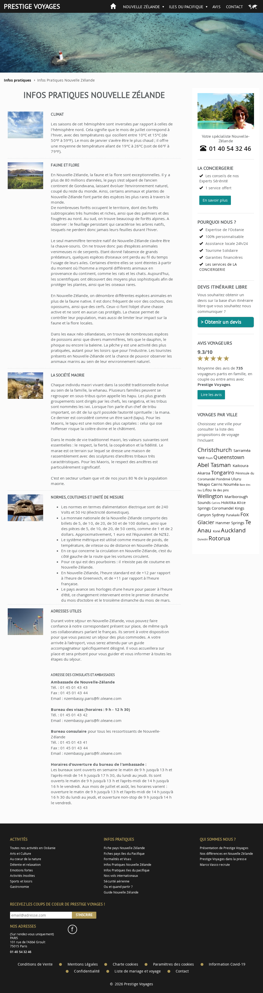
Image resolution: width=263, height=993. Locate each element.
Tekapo (204, 484)
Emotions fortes (21, 870)
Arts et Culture (20, 853)
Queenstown (228, 457)
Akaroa (204, 472)
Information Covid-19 (227, 964)
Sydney (218, 514)
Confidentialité (87, 971)
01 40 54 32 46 (230, 148)
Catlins (216, 503)
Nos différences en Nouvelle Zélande (226, 853)
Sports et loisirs (21, 881)
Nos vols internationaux (121, 875)
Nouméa (231, 484)
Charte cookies (125, 964)
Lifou (207, 489)
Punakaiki (233, 515)
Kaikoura (240, 465)
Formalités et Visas (117, 859)
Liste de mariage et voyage (138, 971)
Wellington (210, 496)
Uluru (236, 478)
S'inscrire (84, 914)
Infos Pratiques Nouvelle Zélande (127, 864)
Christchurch (215, 449)
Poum (209, 458)
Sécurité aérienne (116, 881)
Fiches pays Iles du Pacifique (124, 853)
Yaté (201, 457)
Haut (245, 976)
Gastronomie (19, 887)
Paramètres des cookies (173, 964)
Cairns (216, 484)
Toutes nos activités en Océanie (32, 848)
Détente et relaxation (25, 864)
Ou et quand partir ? (118, 887)
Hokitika (228, 502)
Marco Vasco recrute (215, 864)
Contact (234, 6)
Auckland (233, 530)
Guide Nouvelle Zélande (121, 892)
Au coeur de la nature (25, 859)
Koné (216, 531)
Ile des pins (221, 490)
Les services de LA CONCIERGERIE (218, 267)
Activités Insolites (22, 875)
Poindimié (223, 479)
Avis (216, 6)
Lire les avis (211, 394)
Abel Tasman (214, 465)
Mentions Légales (83, 964)
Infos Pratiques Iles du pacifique (126, 870)
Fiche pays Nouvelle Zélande (124, 848)
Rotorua (219, 538)
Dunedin (203, 539)
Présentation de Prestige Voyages (224, 848)
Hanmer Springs (229, 522)
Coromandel (223, 508)
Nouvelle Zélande (141, 6)
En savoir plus (215, 200)
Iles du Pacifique (186, 6)
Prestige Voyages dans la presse (223, 859)
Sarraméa (241, 450)
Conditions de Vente (35, 964)
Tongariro (222, 472)
